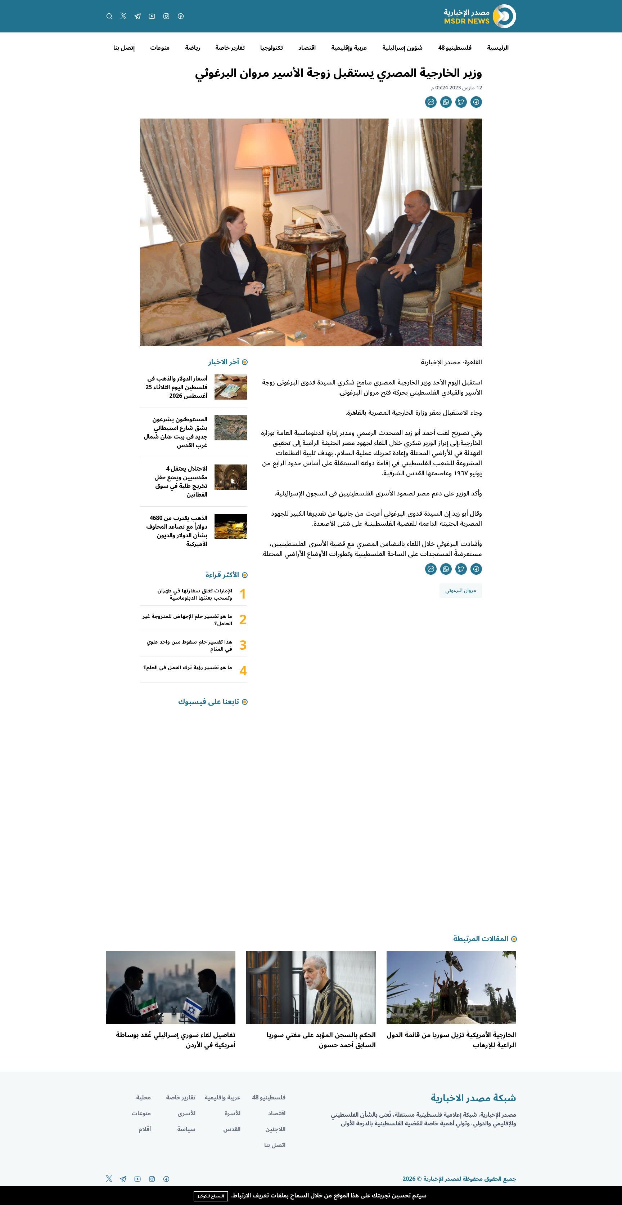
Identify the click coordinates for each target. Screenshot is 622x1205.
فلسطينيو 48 (455, 48)
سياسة (186, 1129)
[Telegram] (137, 16)
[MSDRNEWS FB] (180, 16)
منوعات (160, 48)
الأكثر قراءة (222, 575)
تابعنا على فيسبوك (208, 702)
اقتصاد (307, 48)
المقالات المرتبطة (480, 939)
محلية (143, 1097)
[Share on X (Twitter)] (461, 102)
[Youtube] (152, 16)
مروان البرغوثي (460, 590)
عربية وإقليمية (349, 48)
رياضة (192, 48)
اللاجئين (275, 1129)
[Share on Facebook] (476, 102)
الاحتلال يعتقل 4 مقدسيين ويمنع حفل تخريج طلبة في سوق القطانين (180, 482)
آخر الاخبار (223, 362)
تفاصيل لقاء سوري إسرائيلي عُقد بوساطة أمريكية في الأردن (175, 1040)
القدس (231, 1129)
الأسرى (186, 1113)
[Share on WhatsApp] (446, 102)
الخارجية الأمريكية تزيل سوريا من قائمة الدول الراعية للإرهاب (451, 1040)
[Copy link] (431, 102)
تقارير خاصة (230, 48)
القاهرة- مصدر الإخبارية (451, 362)
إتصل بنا (124, 48)
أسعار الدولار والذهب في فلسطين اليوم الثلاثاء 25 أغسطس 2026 (176, 387)
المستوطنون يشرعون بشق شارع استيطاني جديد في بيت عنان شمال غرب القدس (175, 432)
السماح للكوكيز (211, 1196)
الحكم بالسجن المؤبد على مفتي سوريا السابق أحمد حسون (321, 1040)
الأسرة (232, 1113)
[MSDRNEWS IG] (166, 16)
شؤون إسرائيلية (402, 48)
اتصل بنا (274, 1145)
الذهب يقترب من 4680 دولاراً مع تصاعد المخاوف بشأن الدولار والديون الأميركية (176, 531)
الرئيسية (498, 48)
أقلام (145, 1129)
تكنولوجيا (271, 48)
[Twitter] (123, 16)
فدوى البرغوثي (403, 513)
